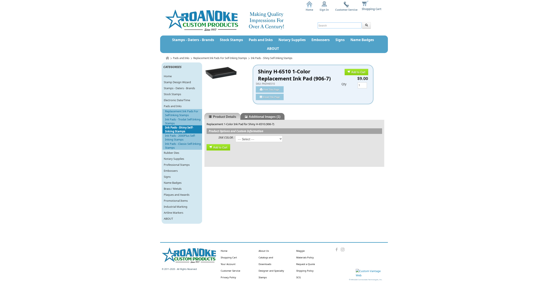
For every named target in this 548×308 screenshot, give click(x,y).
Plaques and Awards (176, 195)
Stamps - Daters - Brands (193, 39)
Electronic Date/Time (177, 100)
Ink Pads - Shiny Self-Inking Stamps (271, 58)
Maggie (300, 250)
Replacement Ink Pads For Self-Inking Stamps (220, 58)
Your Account (228, 264)
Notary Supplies (292, 39)
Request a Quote (305, 264)
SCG (298, 277)
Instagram (342, 250)
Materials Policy (305, 257)
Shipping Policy (305, 270)
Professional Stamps (177, 165)
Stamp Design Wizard (177, 82)
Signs (340, 39)
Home (309, 8)
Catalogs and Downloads (266, 261)
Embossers (320, 39)
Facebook (337, 250)
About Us (264, 250)
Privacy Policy (228, 277)
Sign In (324, 8)
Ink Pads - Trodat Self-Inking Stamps (183, 121)
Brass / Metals (173, 189)
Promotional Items (176, 201)
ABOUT (273, 48)
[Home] (167, 58)
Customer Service (346, 8)
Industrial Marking (175, 207)
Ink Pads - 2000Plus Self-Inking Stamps (180, 137)
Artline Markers (173, 213)
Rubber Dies (171, 153)
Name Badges (362, 39)
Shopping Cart (371, 9)
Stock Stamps (231, 39)
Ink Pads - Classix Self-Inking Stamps (183, 146)
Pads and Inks (261, 39)
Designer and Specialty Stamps (271, 274)
